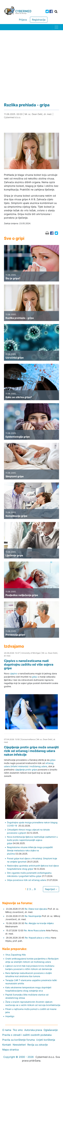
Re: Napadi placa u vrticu (37, 937)
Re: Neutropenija (33, 916)
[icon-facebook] (51, 11)
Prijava (23, 19)
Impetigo (9, 1016)
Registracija (38, 19)
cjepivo (13, 673)
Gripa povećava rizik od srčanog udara (26, 880)
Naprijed (50, 889)
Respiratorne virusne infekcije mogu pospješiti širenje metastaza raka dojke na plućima (30, 850)
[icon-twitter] (47, 11)
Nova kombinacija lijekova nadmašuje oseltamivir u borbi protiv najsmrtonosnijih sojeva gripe (32, 840)
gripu (34, 676)
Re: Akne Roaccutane (34, 930)
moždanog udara (38, 766)
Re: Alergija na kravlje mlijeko (39, 923)
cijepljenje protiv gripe (26, 769)
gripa (52, 760)
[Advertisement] (31, 63)
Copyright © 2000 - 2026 (18, 1056)
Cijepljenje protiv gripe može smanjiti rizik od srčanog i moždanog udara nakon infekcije (31, 750)
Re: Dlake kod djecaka (36, 909)
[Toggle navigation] (56, 27)
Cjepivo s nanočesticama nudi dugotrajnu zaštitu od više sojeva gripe (28, 664)
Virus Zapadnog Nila (15, 954)
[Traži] (56, 11)
